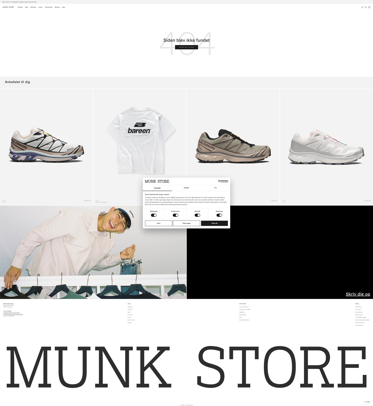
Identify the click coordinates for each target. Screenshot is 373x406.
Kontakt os (358, 307)
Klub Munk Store (244, 320)
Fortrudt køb (359, 325)
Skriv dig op (358, 294)
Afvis (158, 223)
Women (20, 7)
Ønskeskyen (242, 314)
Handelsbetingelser (361, 317)
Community (49, 7)
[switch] (175, 215)
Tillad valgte (186, 223)
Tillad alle (214, 223)
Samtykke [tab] (157, 188)
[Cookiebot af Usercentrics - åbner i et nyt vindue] (219, 181)
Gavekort (130, 307)
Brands (57, 7)
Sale (63, 7)
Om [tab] (215, 188)
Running (33, 7)
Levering (357, 309)
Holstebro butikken (245, 309)
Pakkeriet (242, 312)
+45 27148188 (7, 311)
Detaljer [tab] (186, 188)
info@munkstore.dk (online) (11, 312)
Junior (40, 7)
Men (26, 7)
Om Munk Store (244, 307)
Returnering (358, 312)
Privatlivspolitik (359, 322)
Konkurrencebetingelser (362, 320)
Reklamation (359, 314)
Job (240, 317)
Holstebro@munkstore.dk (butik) (13, 314)
